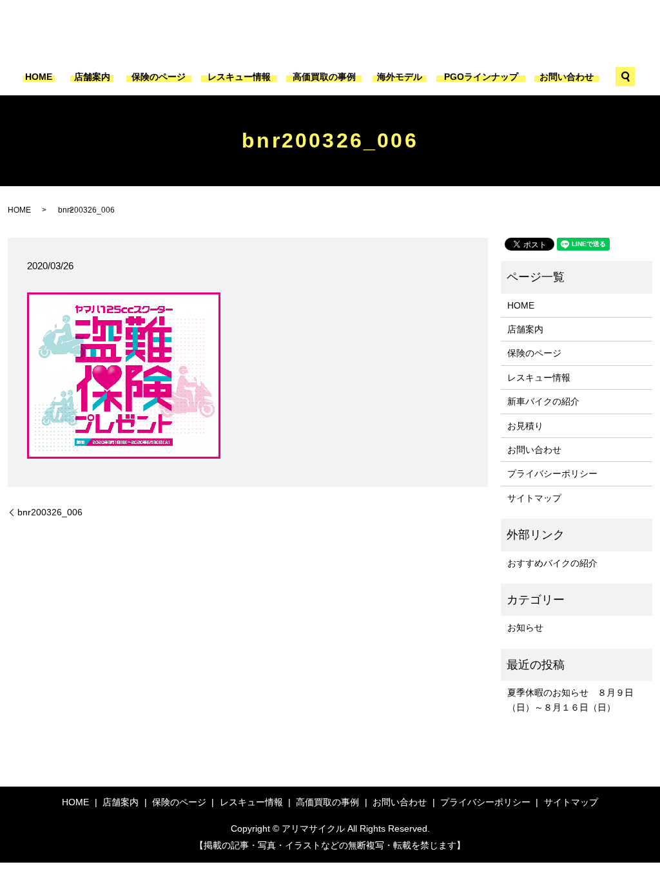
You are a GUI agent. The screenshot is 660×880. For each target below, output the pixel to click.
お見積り (525, 426)
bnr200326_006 (49, 512)
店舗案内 (92, 77)
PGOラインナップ (481, 77)
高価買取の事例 (324, 77)
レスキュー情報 (239, 77)
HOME (38, 77)
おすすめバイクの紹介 (552, 563)
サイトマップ (534, 498)
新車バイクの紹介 (543, 401)
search (625, 76)
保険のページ (158, 77)
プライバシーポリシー (552, 473)
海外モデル (399, 77)
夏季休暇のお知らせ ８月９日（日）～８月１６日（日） (570, 699)
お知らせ (525, 627)
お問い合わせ (566, 77)
